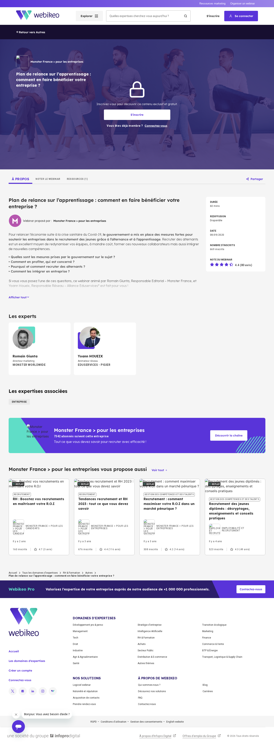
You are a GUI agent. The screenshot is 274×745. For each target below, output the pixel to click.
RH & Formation (71, 572)
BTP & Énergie (210, 650)
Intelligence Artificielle (150, 631)
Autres (89, 572)
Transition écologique (214, 624)
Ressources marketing (212, 3)
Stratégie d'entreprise (149, 624)
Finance (206, 637)
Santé (76, 663)
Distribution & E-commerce (152, 657)
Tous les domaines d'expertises (40, 572)
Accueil (13, 572)
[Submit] (185, 16)
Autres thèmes (146, 663)
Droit (75, 644)
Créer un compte (20, 670)
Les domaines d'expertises (27, 661)
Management (80, 631)
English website (175, 721)
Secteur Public (145, 650)
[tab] (20, 179)
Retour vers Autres (32, 32)
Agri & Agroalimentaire (85, 657)
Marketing (207, 631)
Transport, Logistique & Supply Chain (222, 657)
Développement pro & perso (88, 624)
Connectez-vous (20, 680)
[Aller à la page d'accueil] (41, 16)
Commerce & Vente (213, 644)
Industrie (78, 650)
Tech (75, 637)
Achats (142, 644)
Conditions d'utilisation (113, 721)
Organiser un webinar (242, 3)
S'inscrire (213, 16)
